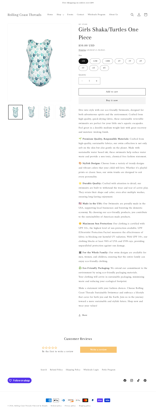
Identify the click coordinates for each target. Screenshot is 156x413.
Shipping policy (85, 406)
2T (119, 61)
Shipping (82, 50)
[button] (60, 14)
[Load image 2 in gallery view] (31, 112)
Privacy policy (70, 406)
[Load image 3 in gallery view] (47, 112)
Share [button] (84, 315)
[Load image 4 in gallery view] (63, 112)
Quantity (82, 74)
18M (107, 61)
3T (130, 61)
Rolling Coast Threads (23, 405)
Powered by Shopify (40, 405)
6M (83, 61)
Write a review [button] (98, 350)
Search (44, 370)
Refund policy (56, 406)
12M (95, 61)
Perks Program (108, 370)
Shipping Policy (73, 370)
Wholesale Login (91, 370)
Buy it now (112, 100)
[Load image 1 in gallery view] (15, 112)
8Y (104, 68)
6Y (93, 68)
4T (140, 61)
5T (83, 68)
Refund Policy (56, 370)
